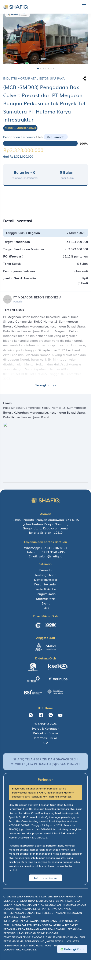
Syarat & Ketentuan (45, 728)
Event (46, 603)
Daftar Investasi (45, 579)
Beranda (45, 570)
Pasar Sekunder (45, 584)
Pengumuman (46, 594)
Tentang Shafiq (45, 575)
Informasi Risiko (45, 738)
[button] (38, 68)
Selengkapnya (45, 385)
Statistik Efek (45, 598)
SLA (45, 742)
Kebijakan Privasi (45, 733)
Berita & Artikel (46, 589)
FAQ (46, 608)
